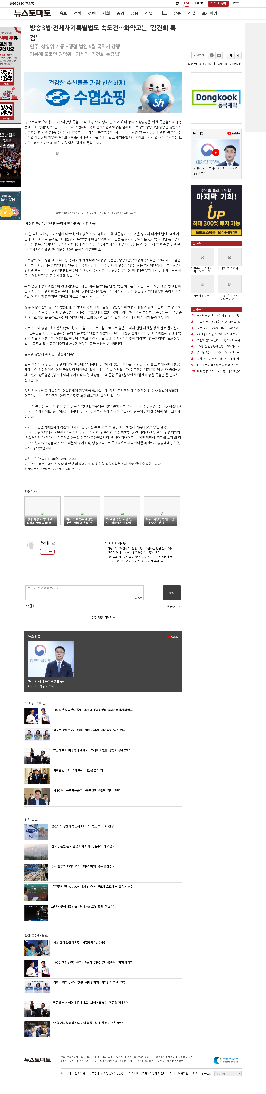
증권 (120, 13)
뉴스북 (48, 551)
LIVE (187, 3)
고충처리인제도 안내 (154, 1073)
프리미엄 (209, 13)
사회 (106, 13)
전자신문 (199, 3)
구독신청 (206, 1073)
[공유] (219, 55)
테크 (163, 13)
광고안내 (94, 1073)
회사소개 (66, 1073)
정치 (77, 13)
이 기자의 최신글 (116, 543)
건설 (191, 13)
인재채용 (80, 1073)
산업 (149, 13)
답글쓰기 (199, 55)
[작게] (238, 55)
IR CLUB (133, 1073)
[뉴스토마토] (32, 13)
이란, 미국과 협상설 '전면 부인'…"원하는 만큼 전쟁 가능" (140, 548)
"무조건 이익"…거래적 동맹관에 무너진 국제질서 (135, 561)
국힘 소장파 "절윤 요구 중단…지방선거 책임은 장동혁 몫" (140, 556)
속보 (63, 13)
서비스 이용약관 (179, 1073)
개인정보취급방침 (114, 1073)
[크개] (230, 55)
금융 (134, 13)
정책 (92, 13)
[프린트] (211, 55)
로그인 (236, 3)
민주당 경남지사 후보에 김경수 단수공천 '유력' (134, 552)
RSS (194, 1073)
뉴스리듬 (198, 133)
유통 (177, 13)
